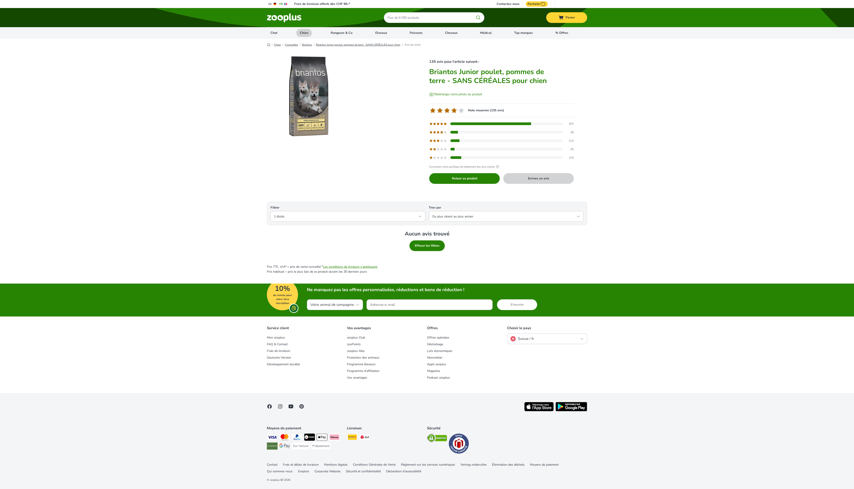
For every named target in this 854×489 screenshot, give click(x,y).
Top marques (523, 33)
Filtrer (274, 207)
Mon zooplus (276, 337)
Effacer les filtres (427, 245)
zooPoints (354, 344)
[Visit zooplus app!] (539, 410)
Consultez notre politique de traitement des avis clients (462, 166)
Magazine (433, 371)
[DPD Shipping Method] (364, 438)
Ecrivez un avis (538, 178)
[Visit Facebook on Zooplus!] (269, 406)
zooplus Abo (356, 351)
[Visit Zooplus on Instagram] (280, 406)
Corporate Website (327, 471)
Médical (485, 33)
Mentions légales (336, 465)
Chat (273, 33)
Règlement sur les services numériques (428, 465)
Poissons (416, 33)
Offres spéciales (438, 337)
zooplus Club (356, 337)
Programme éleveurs (361, 364)
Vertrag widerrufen (473, 465)
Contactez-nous (508, 4)
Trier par (435, 207)
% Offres (561, 33)
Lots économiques (439, 351)
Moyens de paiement (544, 465)
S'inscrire (517, 304)
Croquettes (291, 45)
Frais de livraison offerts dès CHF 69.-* (322, 4)
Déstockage (435, 344)
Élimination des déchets (508, 465)
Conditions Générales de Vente (374, 465)
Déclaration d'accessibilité (403, 471)
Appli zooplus (436, 364)
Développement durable (283, 364)
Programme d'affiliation (363, 371)
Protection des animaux (363, 357)
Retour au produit (464, 178)
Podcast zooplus (438, 377)
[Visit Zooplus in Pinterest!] (301, 406)
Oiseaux (381, 33)
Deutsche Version (279, 357)
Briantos (307, 45)
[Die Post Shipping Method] (352, 438)
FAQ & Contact (277, 344)
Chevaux (451, 33)
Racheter (534, 4)
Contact (272, 465)
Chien (304, 33)
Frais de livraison (278, 351)
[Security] (437, 439)
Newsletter (434, 357)
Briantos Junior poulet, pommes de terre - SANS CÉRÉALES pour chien (358, 45)
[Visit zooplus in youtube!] (291, 406)
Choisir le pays (519, 328)
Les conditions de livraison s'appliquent (350, 267)
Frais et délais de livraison (301, 465)
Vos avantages (357, 377)
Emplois (303, 471)
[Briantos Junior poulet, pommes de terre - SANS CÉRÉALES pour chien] (309, 96)
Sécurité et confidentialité (363, 471)
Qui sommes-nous (280, 471)
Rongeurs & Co (341, 33)
